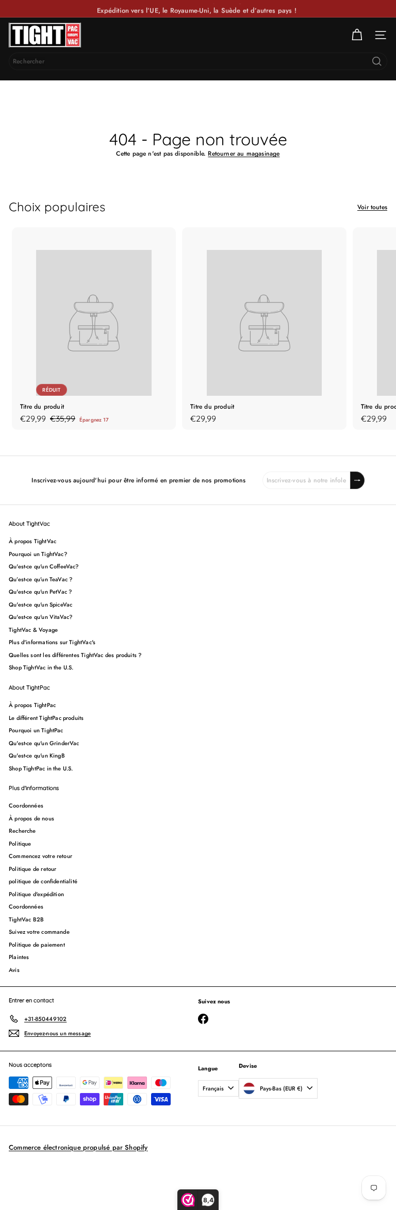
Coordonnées (26, 805)
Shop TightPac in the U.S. (41, 768)
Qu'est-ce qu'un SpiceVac (40, 604)
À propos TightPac (32, 705)
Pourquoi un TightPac (36, 730)
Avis (14, 970)
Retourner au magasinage (243, 153)
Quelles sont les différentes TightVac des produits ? (75, 655)
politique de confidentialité (43, 881)
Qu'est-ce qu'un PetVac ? (40, 591)
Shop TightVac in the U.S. (41, 667)
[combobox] (198, 61)
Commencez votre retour (40, 856)
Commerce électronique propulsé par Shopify (78, 1147)
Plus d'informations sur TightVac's (52, 642)
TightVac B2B (26, 919)
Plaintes (19, 957)
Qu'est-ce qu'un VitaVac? (40, 617)
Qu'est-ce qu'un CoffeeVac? (44, 566)
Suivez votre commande (39, 932)
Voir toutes (372, 207)
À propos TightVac (32, 541)
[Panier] (357, 35)
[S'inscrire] (357, 480)
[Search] (377, 61)
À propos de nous (31, 818)
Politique (20, 843)
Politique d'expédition (36, 894)
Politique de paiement (37, 944)
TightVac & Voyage (33, 630)
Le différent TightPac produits (46, 718)
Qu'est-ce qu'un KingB (37, 755)
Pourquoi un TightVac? (38, 554)
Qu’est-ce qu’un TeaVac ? (40, 579)
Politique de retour (32, 869)
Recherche (22, 831)
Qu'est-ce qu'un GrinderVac (44, 743)
